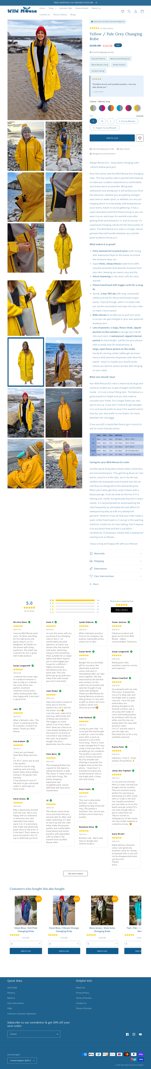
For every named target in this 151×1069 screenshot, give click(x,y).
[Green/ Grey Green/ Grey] (93, 108)
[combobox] (26, 944)
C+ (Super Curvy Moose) (104, 127)
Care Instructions (15, 1003)
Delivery (11, 992)
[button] (52, 8)
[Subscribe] (57, 1034)
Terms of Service (84, 998)
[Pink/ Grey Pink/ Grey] (128, 108)
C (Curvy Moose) (127, 121)
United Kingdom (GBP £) (20, 1060)
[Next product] (140, 925)
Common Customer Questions (21, 1013)
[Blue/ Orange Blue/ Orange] (110, 108)
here (111, 417)
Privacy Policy (82, 992)
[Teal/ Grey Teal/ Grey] (119, 108)
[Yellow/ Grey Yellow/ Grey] (137, 108)
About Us (80, 987)
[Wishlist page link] (122, 11)
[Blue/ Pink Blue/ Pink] (102, 108)
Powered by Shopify (136, 1065)
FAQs (9, 1008)
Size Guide (139, 116)
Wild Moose (125, 1065)
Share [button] (96, 584)
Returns (11, 998)
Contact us (81, 1003)
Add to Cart (26, 951)
